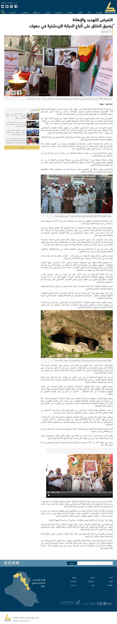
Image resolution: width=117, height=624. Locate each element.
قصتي (92, 577)
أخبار (111, 577)
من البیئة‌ (91, 581)
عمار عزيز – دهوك (105, 103)
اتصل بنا (73, 581)
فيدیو (74, 577)
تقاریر (111, 581)
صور (92, 585)
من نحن (73, 585)
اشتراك (72, 563)
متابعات (110, 585)
